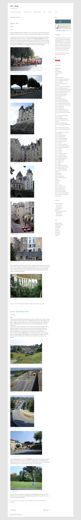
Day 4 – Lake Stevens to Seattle (61, 165)
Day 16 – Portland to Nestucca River (62, 147)
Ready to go (57, 171)
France (37, 303)
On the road (22, 303)
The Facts (57, 182)
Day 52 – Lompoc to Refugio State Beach (62, 86)
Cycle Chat (57, 229)
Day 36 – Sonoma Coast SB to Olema (62, 110)
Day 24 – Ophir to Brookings (60, 135)
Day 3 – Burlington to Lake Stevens (61, 167)
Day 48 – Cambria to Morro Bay (61, 92)
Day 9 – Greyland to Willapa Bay (61, 157)
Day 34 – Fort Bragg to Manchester (61, 115)
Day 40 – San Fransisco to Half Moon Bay (63, 104)
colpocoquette (58, 226)
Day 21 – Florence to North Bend (61, 139)
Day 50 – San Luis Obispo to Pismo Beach (63, 89)
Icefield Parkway (37, 12)
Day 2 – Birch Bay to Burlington (61, 168)
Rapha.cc (57, 235)
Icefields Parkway (58, 174)
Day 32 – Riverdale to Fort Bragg (61, 118)
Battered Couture (58, 223)
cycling (37, 500)
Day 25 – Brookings (58, 133)
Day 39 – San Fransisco (59, 106)
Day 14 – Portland (58, 150)
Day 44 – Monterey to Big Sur (60, 98)
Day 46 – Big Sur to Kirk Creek (60, 95)
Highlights (57, 69)
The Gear (57, 183)
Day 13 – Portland (58, 151)
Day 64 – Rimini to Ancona (60, 188)
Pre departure (58, 208)
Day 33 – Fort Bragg (58, 116)
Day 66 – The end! (58, 185)
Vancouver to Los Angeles (15, 12)
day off (34, 303)
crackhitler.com (58, 227)
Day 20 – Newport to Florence (60, 141)
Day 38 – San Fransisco (59, 107)
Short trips (57, 209)
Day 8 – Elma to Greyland (60, 159)
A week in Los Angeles (59, 77)
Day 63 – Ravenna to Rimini (60, 189)
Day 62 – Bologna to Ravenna (60, 191)
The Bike (56, 179)
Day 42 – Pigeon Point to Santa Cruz (62, 101)
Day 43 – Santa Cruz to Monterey (61, 100)
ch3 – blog (14, 6)
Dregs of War (57, 230)
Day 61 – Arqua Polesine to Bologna (62, 192)
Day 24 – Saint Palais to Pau (19, 312)
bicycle (34, 500)
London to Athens (27, 12)
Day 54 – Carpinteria (59, 82)
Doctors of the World (59, 72)
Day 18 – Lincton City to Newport (61, 144)
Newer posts (46, 510)
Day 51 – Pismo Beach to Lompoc (61, 88)
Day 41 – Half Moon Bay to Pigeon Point (62, 103)
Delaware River (58, 68)
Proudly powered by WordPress (16, 514)
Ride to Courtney (58, 173)
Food (56, 75)
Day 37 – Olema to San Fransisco (61, 109)
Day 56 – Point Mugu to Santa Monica (62, 79)
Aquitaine (31, 303)
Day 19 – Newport (58, 142)
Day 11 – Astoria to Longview (60, 154)
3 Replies (12, 26)
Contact (50, 12)
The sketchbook (58, 71)
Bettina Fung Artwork (59, 224)
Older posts (13, 510)
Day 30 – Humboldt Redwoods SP (61, 123)
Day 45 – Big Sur (58, 97)
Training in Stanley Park (59, 176)
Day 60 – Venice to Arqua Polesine (61, 194)
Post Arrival (58, 206)
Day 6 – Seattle (58, 162)
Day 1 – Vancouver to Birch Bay (61, 170)
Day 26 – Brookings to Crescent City (61, 132)
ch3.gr (56, 12)
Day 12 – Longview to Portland (61, 153)
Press (44, 12)
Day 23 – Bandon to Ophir (60, 136)
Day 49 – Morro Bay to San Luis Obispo (62, 91)
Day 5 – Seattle (58, 164)
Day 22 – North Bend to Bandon (61, 138)
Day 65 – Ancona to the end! (60, 186)
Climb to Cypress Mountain (60, 177)
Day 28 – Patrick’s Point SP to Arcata (62, 127)
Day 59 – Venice (58, 195)
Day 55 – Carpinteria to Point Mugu (61, 80)
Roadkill (56, 74)
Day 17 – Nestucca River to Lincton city (62, 145)
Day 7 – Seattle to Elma (59, 160)
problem (43, 500)
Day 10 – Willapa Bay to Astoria (61, 156)
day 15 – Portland (58, 148)
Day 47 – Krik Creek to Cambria (61, 94)
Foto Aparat (57, 232)
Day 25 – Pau (14, 23)
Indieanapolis (57, 233)
